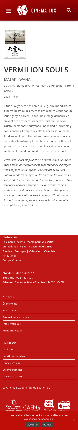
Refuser (48, 424)
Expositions (10, 310)
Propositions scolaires (16, 317)
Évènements (10, 303)
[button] (69, 10)
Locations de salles (14, 356)
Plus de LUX (10, 342)
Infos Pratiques (12, 323)
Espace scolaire (11, 363)
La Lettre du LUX (12, 376)
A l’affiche (8, 297)
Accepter (32, 424)
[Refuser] (73, 420)
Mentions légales (13, 330)
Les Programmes (12, 369)
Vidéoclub (8, 349)
